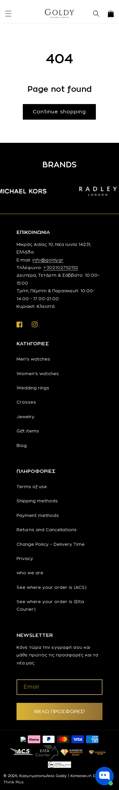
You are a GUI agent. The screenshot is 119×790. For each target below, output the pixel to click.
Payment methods (38, 515)
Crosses (26, 402)
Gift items (28, 430)
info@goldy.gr (47, 259)
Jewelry (25, 416)
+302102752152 (60, 267)
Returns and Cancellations (47, 529)
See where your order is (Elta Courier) (50, 605)
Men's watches (33, 359)
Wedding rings (33, 387)
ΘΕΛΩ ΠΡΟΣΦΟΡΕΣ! (59, 711)
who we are (30, 572)
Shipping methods (37, 500)
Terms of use (32, 486)
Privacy (25, 558)
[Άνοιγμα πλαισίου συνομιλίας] (104, 776)
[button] (8, 13)
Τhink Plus (13, 782)
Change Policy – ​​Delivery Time (51, 544)
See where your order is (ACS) (52, 587)
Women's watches (38, 373)
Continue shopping (59, 111)
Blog (22, 445)
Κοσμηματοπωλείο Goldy (43, 776)
